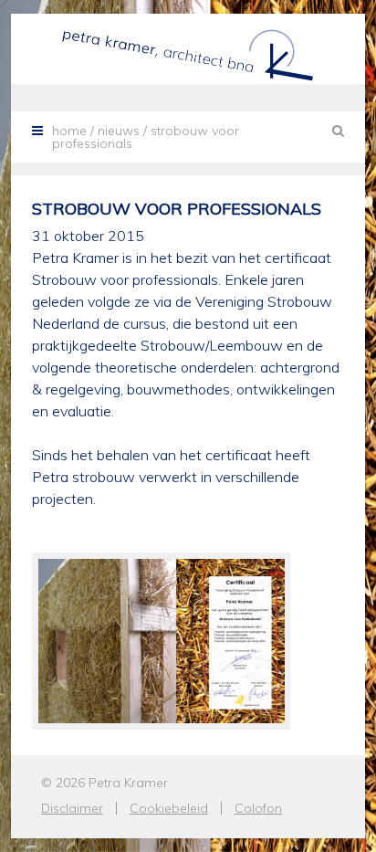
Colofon (258, 808)
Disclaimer (72, 808)
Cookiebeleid (169, 808)
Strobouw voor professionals (176, 208)
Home (69, 130)
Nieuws (119, 130)
